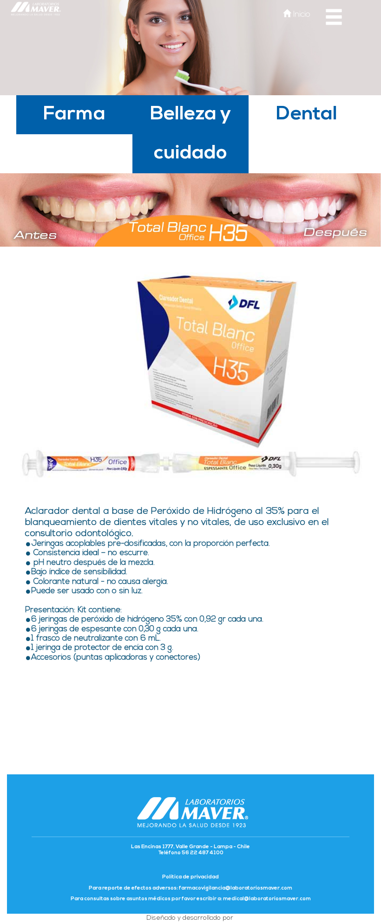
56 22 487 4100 (202, 853)
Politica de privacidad (190, 877)
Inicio (300, 15)
